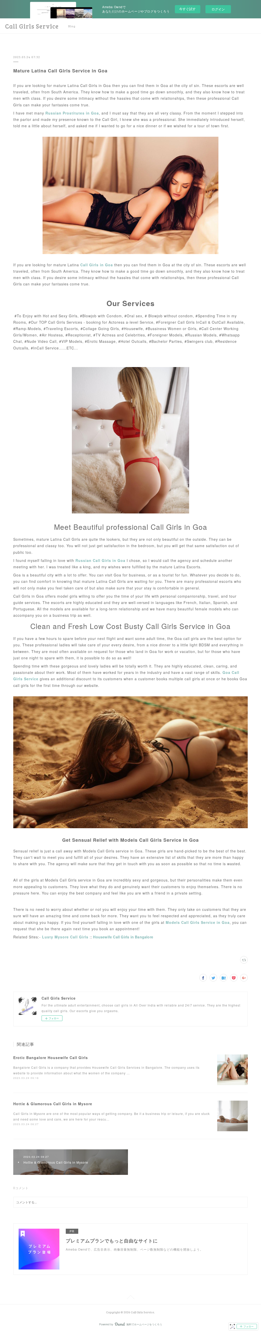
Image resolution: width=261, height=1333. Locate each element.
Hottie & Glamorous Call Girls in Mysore (52, 1103)
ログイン (218, 9)
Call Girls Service (32, 26)
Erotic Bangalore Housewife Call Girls (50, 1057)
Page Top (130, 1298)
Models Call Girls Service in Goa (198, 922)
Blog (71, 26)
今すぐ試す (187, 8)
